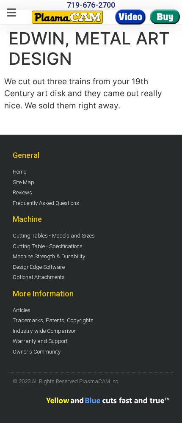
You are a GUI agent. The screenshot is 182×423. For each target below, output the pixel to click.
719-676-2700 (91, 4)
